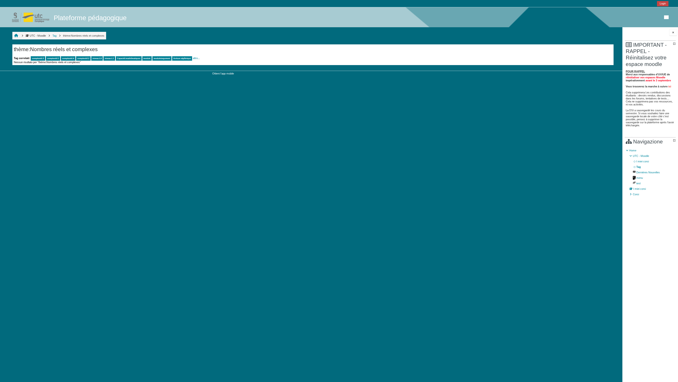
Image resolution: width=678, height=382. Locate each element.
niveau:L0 (97, 58)
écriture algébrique (182, 58)
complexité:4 (68, 58)
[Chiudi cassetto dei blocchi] (673, 32)
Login (663, 3)
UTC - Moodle (38, 35)
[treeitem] (650, 172)
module (146, 58)
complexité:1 (53, 58)
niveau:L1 (109, 58)
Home (632, 150)
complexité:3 (38, 58)
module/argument (162, 58)
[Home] (29, 17)
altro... (196, 58)
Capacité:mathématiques (128, 58)
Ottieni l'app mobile (223, 73)
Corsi (636, 194)
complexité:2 (83, 58)
